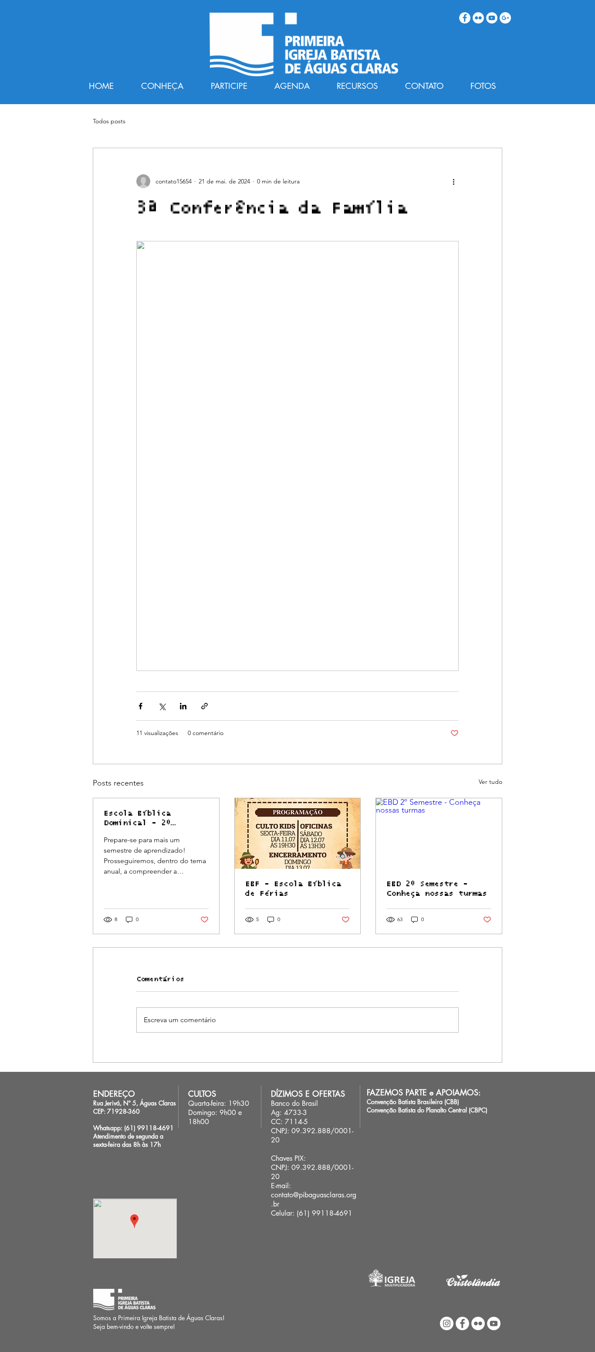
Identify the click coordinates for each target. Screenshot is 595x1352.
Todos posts (109, 121)
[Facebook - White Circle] (464, 18)
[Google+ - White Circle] (505, 18)
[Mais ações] (453, 181)
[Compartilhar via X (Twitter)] (162, 706)
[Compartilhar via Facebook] (140, 706)
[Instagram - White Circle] (446, 1323)
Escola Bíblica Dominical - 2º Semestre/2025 (137, 819)
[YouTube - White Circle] (491, 18)
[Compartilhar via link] (204, 706)
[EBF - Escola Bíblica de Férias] (298, 833)
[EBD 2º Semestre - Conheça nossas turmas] (439, 833)
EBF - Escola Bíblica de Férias (293, 889)
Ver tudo (490, 782)
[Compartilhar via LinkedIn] (183, 706)
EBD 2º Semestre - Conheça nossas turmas (436, 889)
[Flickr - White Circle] (478, 18)
